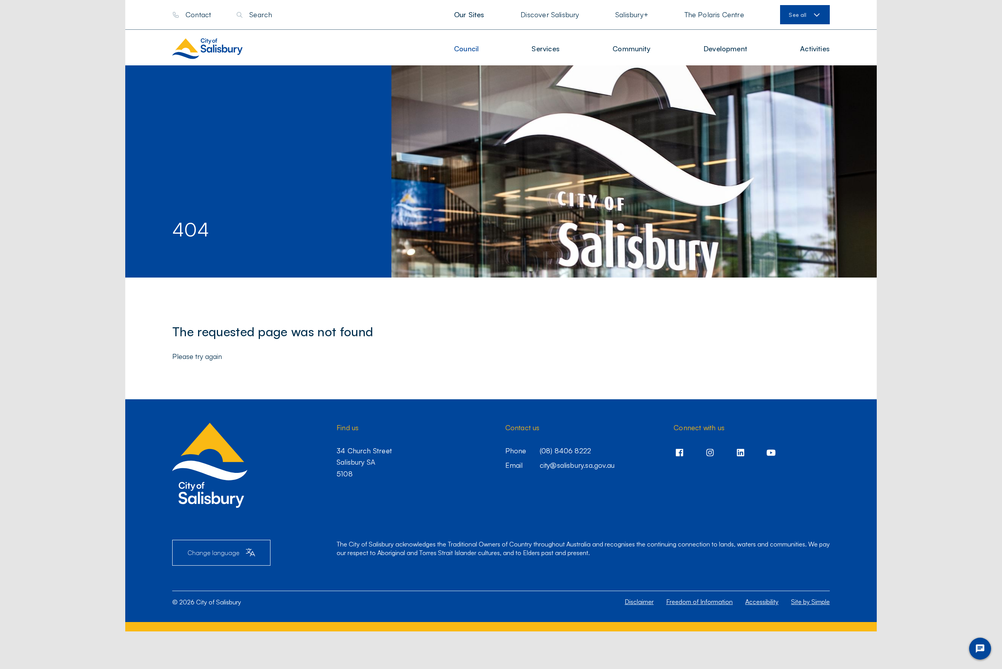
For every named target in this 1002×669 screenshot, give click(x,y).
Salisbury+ (631, 14)
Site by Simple (810, 602)
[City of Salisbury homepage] (215, 48)
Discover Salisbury (550, 14)
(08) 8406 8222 (565, 450)
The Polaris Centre (714, 14)
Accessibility (762, 602)
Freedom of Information (699, 602)
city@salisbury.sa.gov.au (577, 465)
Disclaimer (639, 602)
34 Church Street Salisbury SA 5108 (364, 462)
